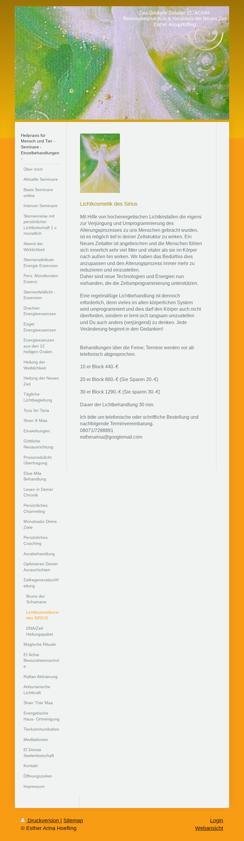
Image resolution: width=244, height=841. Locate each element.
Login (216, 820)
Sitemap (73, 820)
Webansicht (209, 828)
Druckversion (43, 820)
